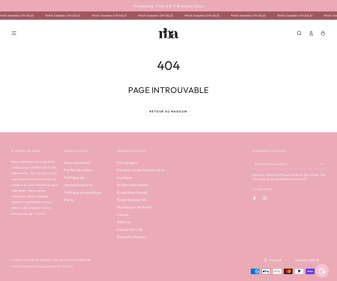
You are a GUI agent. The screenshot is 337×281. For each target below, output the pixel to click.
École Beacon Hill (131, 199)
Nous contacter (77, 162)
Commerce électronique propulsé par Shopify (42, 266)
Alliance (124, 222)
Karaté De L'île (130, 229)
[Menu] (14, 33)
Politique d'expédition (82, 192)
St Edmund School (132, 185)
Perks (69, 199)
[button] (299, 33)
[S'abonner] (323, 164)
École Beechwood (132, 192)
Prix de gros (127, 162)
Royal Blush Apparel (37, 260)
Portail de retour (78, 170)
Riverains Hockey (132, 237)
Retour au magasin (168, 111)
